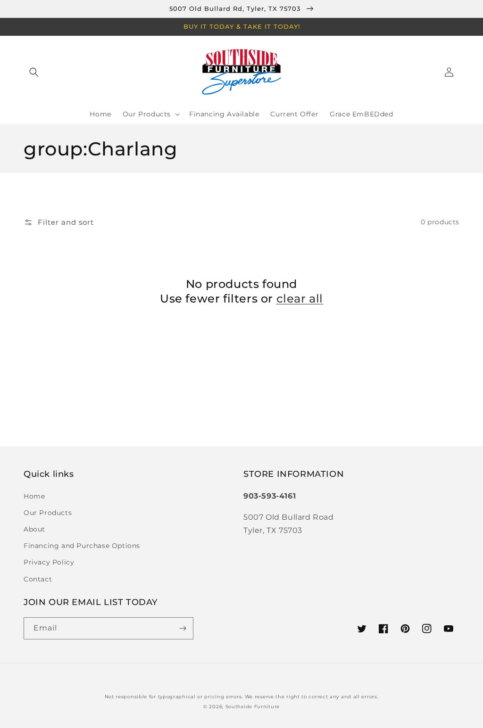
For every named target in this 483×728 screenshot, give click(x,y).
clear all (299, 298)
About (34, 529)
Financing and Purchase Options (82, 545)
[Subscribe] (182, 628)
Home (34, 496)
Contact (38, 579)
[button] (34, 72)
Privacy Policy (49, 562)
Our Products (48, 512)
